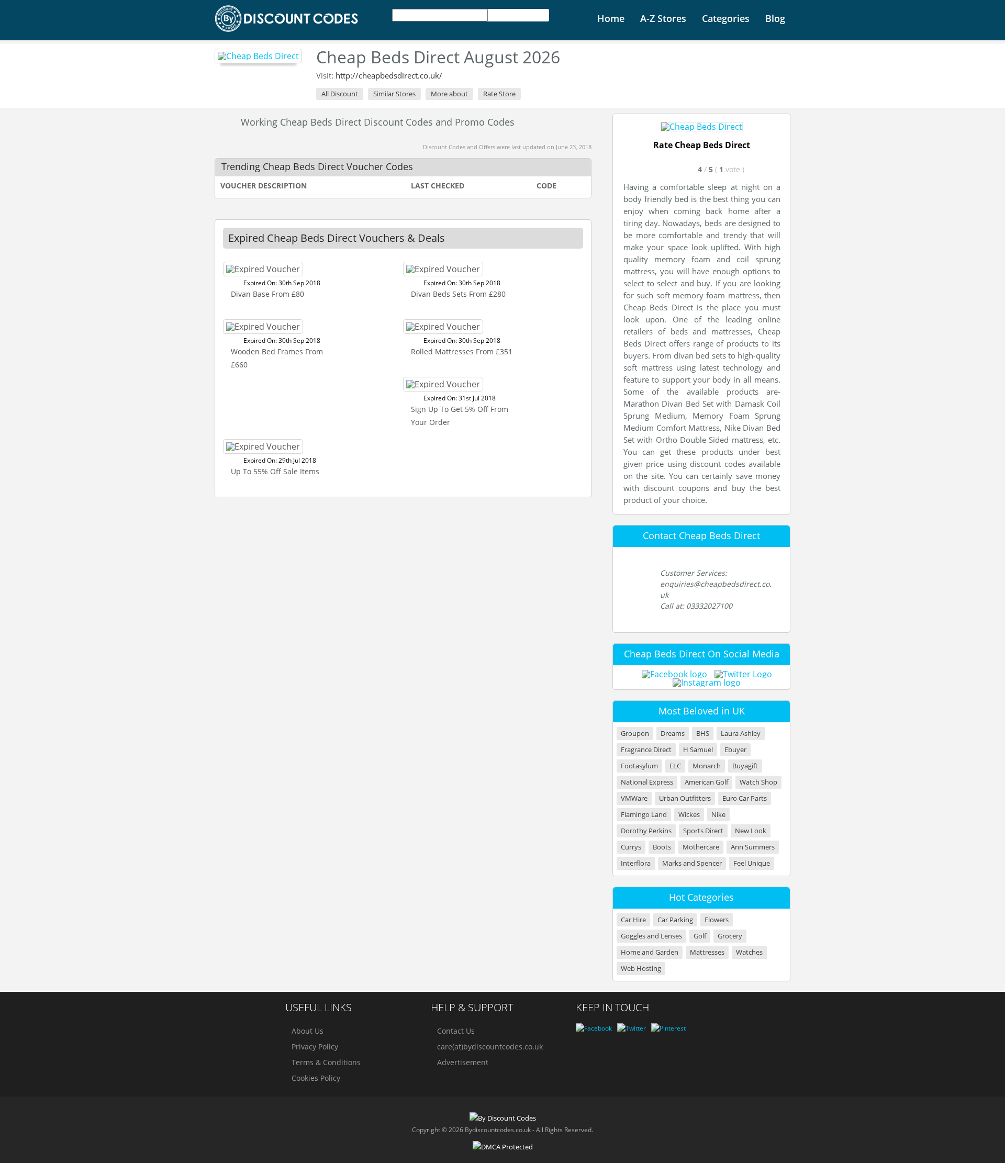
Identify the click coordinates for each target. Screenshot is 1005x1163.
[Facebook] (594, 1028)
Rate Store (499, 93)
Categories (726, 18)
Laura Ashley (741, 733)
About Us (307, 1031)
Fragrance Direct (646, 749)
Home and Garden (649, 952)
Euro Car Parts (744, 798)
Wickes (689, 814)
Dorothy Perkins (646, 830)
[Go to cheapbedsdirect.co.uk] (702, 126)
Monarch (707, 766)
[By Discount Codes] (288, 18)
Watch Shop (758, 782)
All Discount (339, 93)
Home (610, 18)
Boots (662, 847)
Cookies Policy (316, 1078)
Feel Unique (751, 863)
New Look (750, 830)
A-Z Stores (663, 18)
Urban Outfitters (685, 798)
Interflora (636, 863)
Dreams (673, 733)
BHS (702, 733)
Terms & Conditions (326, 1062)
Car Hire (633, 919)
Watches (749, 952)
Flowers (717, 919)
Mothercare (701, 847)
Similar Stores (394, 93)
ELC (675, 766)
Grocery (730, 936)
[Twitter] (631, 1028)
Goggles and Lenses (651, 936)
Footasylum (639, 766)
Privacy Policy (315, 1047)
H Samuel (698, 749)
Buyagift (745, 766)
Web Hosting (641, 968)
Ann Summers (753, 847)
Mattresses (707, 952)
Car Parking (675, 919)
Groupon (635, 733)
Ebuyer (735, 749)
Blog (775, 18)
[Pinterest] (668, 1028)
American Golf (706, 782)
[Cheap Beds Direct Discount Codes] (258, 56)
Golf (700, 936)
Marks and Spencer (692, 863)
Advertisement (462, 1062)
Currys (631, 847)
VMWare (634, 798)
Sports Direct (703, 830)
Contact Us (456, 1031)
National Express (647, 782)
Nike (718, 814)
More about (449, 93)
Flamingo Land (644, 814)
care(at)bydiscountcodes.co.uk (490, 1047)
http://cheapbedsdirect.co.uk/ (389, 75)
